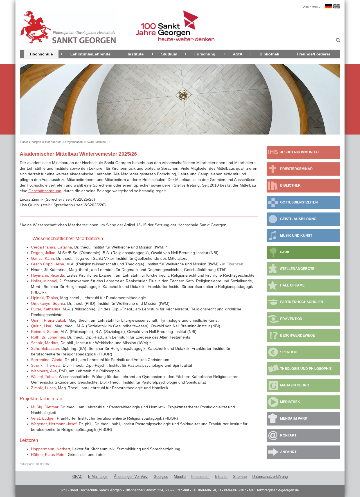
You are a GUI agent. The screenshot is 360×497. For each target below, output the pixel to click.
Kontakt (288, 435)
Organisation (74, 142)
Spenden (288, 352)
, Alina (47, 264)
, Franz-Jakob (48, 320)
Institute (136, 54)
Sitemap (240, 476)
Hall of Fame (292, 285)
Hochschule (41, 54)
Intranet (221, 476)
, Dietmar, (45, 407)
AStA (237, 54)
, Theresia (45, 365)
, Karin (42, 258)
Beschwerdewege (297, 335)
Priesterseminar (296, 169)
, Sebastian (45, 348)
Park (285, 252)
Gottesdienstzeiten (299, 202)
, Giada (46, 359)
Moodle (180, 476)
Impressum (200, 476)
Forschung (204, 54)
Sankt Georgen (30, 142)
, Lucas (43, 388)
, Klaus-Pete (47, 454)
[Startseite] (68, 27)
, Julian (43, 252)
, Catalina (51, 247)
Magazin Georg (294, 385)
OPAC (77, 476)
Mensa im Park (293, 418)
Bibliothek (269, 54)
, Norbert (50, 449)
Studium (169, 54)
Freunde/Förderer (313, 54)
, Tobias (44, 297)
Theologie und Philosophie (306, 369)
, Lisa (41, 326)
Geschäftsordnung (44, 191)
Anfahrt (288, 452)
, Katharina (45, 309)
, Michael (44, 281)
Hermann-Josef (62, 424)
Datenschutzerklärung (270, 476)
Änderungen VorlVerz (131, 476)
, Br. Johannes (48, 337)
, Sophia (48, 303)
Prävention (291, 319)
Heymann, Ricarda (47, 275)
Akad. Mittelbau (97, 142)
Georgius (161, 476)
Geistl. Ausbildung (298, 219)
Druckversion (312, 6)
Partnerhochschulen (301, 302)
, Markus (44, 343)
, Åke (44, 371)
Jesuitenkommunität (300, 152)
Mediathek (290, 402)
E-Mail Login (98, 476)
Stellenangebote (297, 269)
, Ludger (43, 418)
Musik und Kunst (296, 236)
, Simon (44, 331)
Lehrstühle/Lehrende (90, 54)
